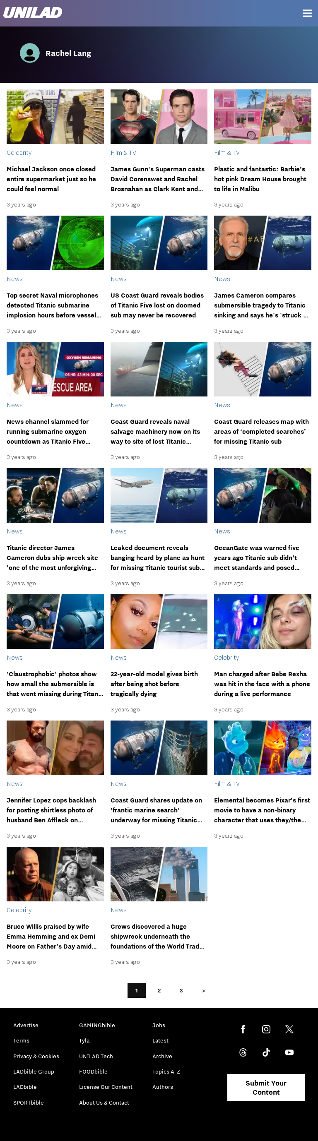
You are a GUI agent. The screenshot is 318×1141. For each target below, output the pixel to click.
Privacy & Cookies (36, 1056)
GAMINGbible (97, 1025)
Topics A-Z (166, 1071)
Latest (160, 1040)
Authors (162, 1087)
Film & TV (123, 152)
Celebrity (19, 152)
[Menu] (307, 13)
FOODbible (93, 1071)
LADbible (25, 1087)
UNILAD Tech (96, 1056)
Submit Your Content (266, 1088)
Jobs (158, 1025)
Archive (162, 1056)
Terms (21, 1040)
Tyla (84, 1040)
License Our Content (105, 1087)
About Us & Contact (104, 1102)
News (15, 278)
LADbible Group (33, 1071)
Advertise (26, 1025)
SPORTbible (28, 1102)
